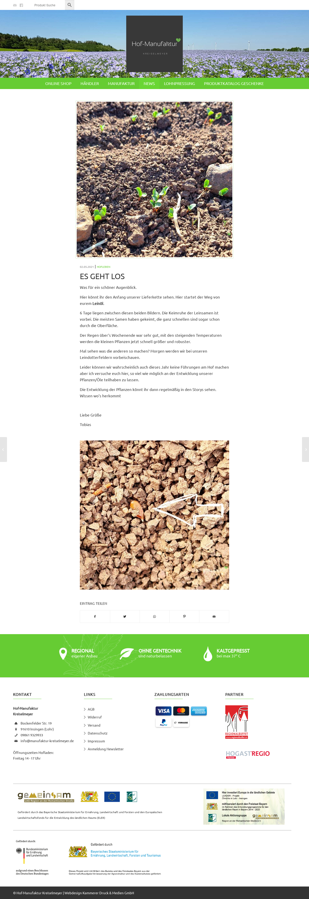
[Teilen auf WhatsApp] (154, 616)
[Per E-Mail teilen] (214, 616)
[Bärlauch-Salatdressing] (305, 449)
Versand (94, 725)
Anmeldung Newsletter (106, 749)
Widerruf (95, 717)
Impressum (96, 741)
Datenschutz (97, 733)
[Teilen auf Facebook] (95, 616)
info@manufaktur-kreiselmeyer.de (47, 741)
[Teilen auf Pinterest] (184, 616)
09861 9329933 (32, 735)
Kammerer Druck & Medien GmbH (108, 893)
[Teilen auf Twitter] (125, 616)
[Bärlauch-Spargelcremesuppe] (3, 449)
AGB (91, 709)
